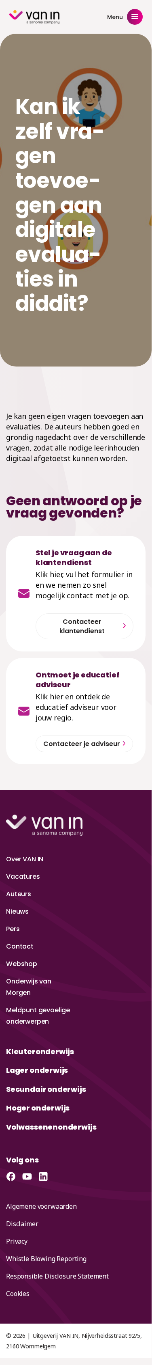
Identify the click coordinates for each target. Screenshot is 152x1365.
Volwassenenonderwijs (51, 1127)
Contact (20, 946)
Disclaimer (22, 1223)
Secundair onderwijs (46, 1089)
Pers (12, 929)
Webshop (21, 963)
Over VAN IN (24, 859)
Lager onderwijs (37, 1070)
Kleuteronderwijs (40, 1051)
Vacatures (23, 876)
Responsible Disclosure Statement (57, 1276)
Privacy (16, 1241)
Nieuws (17, 911)
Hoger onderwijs (38, 1108)
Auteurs (18, 894)
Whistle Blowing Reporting (46, 1258)
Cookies (18, 1293)
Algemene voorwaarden (41, 1206)
